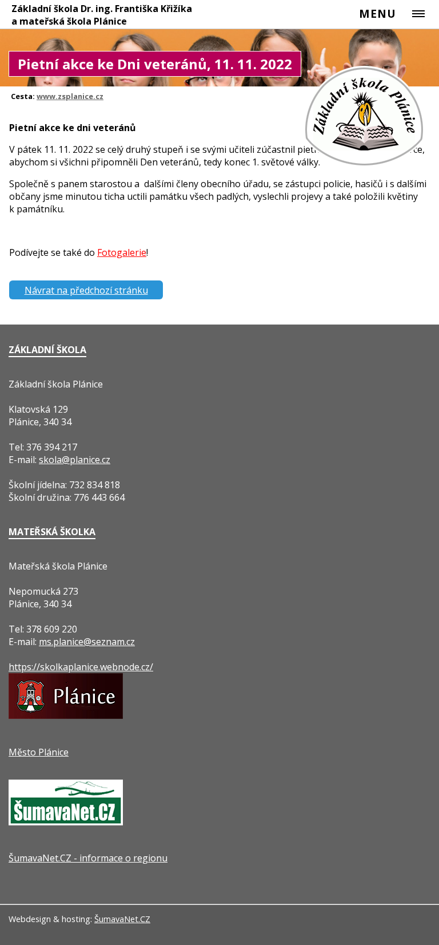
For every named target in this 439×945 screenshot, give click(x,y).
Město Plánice (39, 752)
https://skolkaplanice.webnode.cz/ (81, 667)
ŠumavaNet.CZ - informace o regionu (88, 858)
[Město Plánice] (66, 715)
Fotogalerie (121, 252)
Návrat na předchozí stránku (86, 290)
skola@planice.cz (74, 459)
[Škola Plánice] (365, 165)
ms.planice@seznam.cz (87, 641)
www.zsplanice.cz (70, 96)
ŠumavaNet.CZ (122, 919)
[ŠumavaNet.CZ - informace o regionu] (66, 822)
